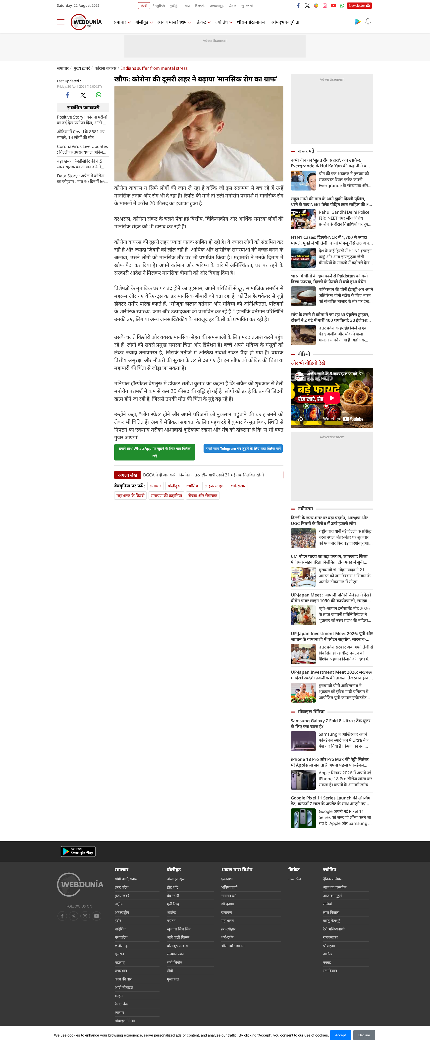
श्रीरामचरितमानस (251, 22)
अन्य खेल (294, 878)
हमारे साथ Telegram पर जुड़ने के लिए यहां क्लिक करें (243, 448)
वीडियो (304, 354)
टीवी (170, 970)
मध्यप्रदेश (121, 937)
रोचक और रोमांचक (202, 495)
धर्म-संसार (238, 486)
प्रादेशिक (120, 928)
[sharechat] (316, 5)
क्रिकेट (201, 22)
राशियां (327, 903)
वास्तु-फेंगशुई (331, 920)
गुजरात (119, 953)
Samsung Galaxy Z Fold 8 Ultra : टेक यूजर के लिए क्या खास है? (330, 723)
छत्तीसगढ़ (121, 945)
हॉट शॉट (172, 887)
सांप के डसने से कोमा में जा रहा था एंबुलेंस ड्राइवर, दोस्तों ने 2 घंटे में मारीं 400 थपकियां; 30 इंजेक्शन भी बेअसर (330, 317)
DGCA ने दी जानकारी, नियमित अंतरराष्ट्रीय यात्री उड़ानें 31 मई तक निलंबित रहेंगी (203, 475)
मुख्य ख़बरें (82, 68)
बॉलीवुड (141, 22)
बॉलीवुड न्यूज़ (176, 878)
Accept (340, 1035)
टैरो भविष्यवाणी (334, 928)
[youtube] (333, 5)
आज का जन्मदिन (334, 887)
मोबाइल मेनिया (311, 711)
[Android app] (78, 851)
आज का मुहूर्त (332, 895)
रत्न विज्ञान (330, 970)
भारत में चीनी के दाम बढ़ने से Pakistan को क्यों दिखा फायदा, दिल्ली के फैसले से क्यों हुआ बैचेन (329, 278)
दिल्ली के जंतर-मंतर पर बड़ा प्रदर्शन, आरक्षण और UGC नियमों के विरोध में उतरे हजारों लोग (329, 520)
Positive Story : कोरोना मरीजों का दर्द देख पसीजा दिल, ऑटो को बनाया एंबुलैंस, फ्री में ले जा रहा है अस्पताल (82, 119)
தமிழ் (173, 5)
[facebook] (298, 5)
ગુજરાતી (247, 5)
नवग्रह (327, 962)
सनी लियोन (174, 962)
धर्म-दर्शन (227, 937)
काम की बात (123, 979)
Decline (364, 1035)
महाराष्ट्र (120, 962)
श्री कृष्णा (227, 903)
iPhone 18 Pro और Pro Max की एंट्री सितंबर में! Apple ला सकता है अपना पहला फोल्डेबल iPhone (330, 762)
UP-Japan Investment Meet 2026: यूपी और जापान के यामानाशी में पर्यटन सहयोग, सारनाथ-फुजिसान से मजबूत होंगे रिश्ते (332, 636)
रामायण (226, 912)
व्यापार (119, 1012)
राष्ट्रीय (119, 903)
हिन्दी (144, 5)
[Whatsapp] (342, 5)
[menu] (62, 22)
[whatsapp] (98, 94)
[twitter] (307, 5)
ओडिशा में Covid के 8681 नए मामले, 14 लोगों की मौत (81, 134)
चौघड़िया (329, 945)
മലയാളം (217, 5)
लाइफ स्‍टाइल (215, 486)
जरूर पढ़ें (306, 151)
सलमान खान (175, 953)
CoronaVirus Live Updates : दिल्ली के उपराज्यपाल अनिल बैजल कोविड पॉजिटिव (82, 149)
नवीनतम (305, 508)
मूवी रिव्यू (173, 903)
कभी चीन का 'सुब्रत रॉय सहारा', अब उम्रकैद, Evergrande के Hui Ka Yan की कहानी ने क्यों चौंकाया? (330, 163)
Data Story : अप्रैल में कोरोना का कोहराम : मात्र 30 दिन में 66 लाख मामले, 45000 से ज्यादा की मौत (82, 178)
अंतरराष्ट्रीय (122, 912)
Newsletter (357, 5)
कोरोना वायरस (105, 68)
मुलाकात (173, 979)
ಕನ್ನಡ (232, 5)
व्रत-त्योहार (228, 928)
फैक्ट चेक (121, 1003)
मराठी (186, 5)
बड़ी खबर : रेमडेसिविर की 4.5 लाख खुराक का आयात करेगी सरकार (79, 163)
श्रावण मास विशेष (172, 22)
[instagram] (324, 5)
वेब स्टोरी (173, 895)
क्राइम (119, 995)
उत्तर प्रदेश (121, 887)
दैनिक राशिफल (333, 878)
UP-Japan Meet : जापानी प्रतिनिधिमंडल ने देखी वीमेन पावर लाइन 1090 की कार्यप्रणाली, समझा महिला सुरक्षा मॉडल (331, 597)
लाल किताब (331, 912)
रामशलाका (330, 937)
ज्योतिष (221, 22)
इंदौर (118, 920)
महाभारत (227, 920)
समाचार (119, 22)
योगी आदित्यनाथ (126, 878)
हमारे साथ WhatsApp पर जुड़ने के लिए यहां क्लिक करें (155, 452)
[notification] (368, 21)
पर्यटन (171, 920)
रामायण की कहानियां (166, 495)
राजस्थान (121, 970)
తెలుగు (200, 5)
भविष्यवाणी (229, 887)
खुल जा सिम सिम (179, 928)
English (159, 5)
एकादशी (227, 878)
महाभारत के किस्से (130, 495)
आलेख (171, 912)
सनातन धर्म (228, 895)
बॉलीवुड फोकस (177, 945)
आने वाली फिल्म (178, 937)
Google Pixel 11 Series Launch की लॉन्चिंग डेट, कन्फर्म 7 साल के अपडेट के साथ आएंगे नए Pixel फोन (330, 800)
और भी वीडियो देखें (308, 363)
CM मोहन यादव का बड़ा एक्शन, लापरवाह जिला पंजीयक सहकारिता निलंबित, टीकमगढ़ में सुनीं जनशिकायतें (329, 559)
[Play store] (358, 21)
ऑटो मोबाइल (124, 987)
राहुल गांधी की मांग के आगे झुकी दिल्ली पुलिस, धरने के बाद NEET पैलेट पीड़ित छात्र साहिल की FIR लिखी (332, 201)
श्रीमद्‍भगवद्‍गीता (285, 22)
